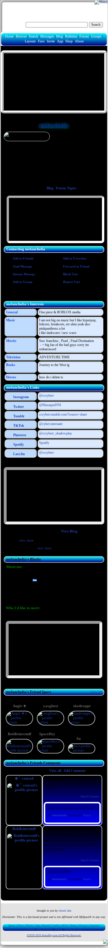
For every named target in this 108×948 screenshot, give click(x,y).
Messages (47, 36)
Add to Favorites (74, 258)
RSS (65, 925)
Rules (29, 925)
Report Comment (89, 796)
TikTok (18, 426)
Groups (96, 36)
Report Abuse (44, 929)
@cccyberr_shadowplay (55, 433)
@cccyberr (46, 396)
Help (76, 7)
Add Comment (74, 771)
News (21, 925)
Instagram (20, 397)
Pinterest (19, 435)
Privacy (83, 925)
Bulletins (71, 36)
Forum (84, 36)
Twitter (18, 407)
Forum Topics (66, 188)
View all (55, 771)
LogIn (86, 7)
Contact (30, 929)
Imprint (94, 925)
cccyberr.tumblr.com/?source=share (63, 414)
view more (26, 540)
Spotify (18, 444)
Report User (71, 282)
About (79, 41)
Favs (41, 41)
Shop (69, 41)
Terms (73, 925)
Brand (45, 925)
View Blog (69, 531)
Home (9, 36)
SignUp (98, 7)
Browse (21, 36)
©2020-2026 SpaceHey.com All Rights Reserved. (54, 935)
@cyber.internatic (51, 424)
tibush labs (65, 910)
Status (58, 929)
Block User (70, 274)
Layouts (30, 41)
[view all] (96, 691)
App (60, 41)
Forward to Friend (75, 266)
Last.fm (18, 454)
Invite (51, 41)
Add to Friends (22, 258)
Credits (56, 925)
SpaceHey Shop (73, 929)
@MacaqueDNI (50, 405)
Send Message (22, 266)
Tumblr (18, 416)
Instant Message (23, 274)
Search (96, 25)
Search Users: (14, 24)
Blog (59, 36)
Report (87, 815)
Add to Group (22, 282)
